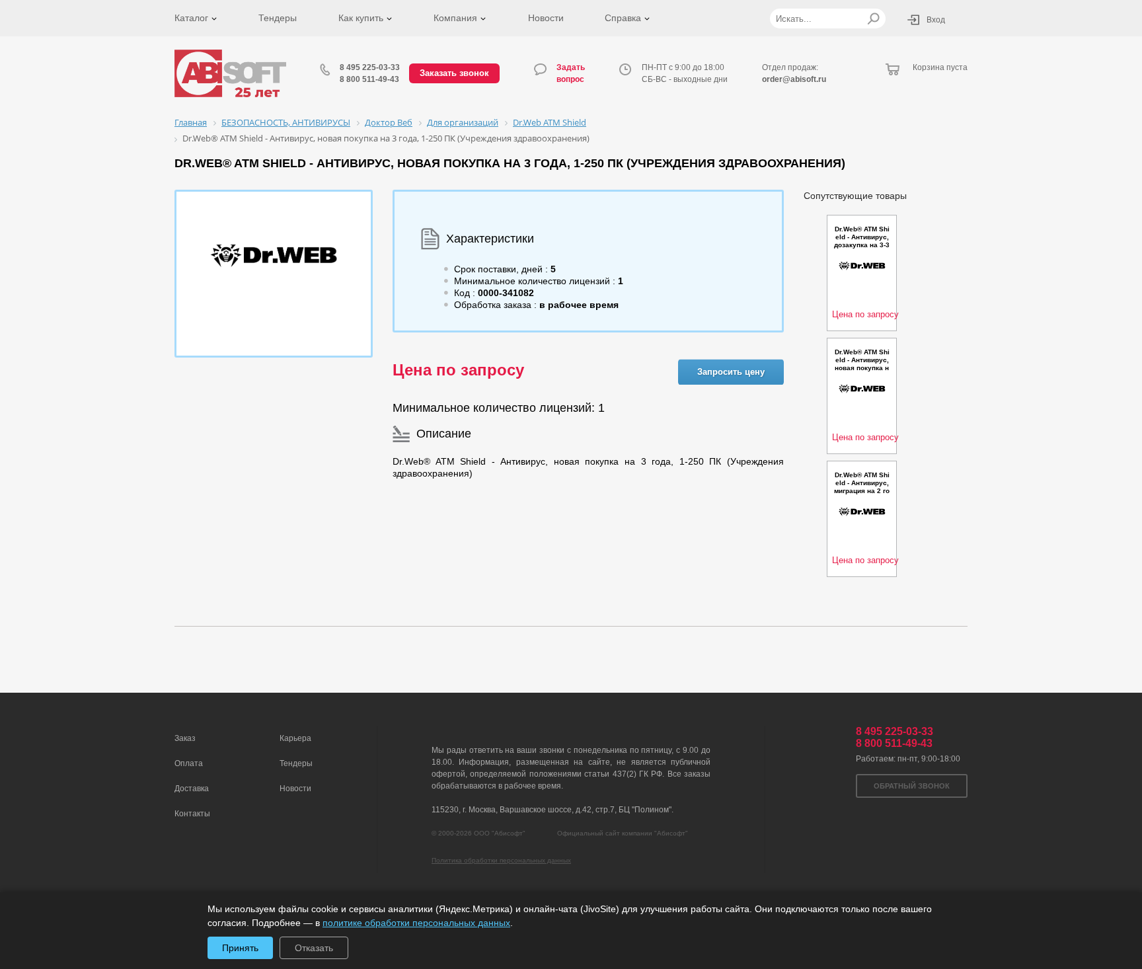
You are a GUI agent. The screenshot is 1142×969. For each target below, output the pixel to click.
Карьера (295, 738)
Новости (546, 18)
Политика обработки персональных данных (501, 860)
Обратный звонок (912, 786)
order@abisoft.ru (794, 79)
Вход (936, 19)
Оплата (188, 763)
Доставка (191, 788)
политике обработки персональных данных (416, 922)
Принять (240, 948)
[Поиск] (873, 18)
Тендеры (277, 18)
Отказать (314, 948)
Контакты (192, 813)
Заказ (185, 738)
